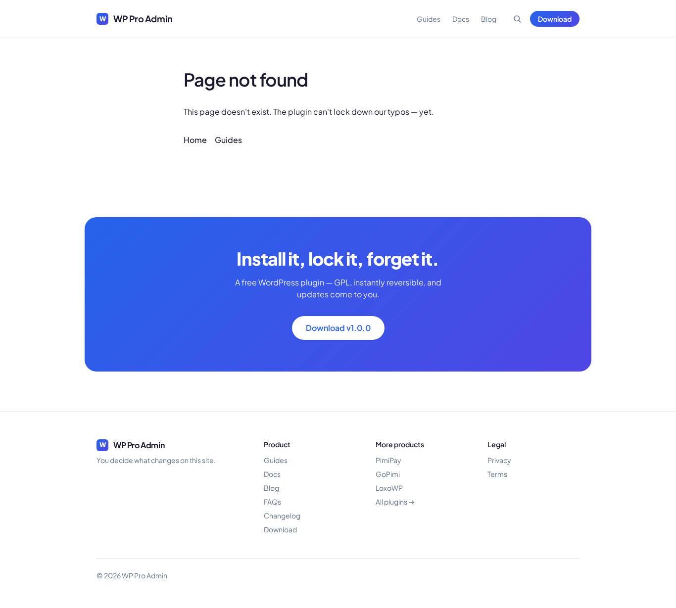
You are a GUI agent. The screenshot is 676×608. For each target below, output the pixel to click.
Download (555, 18)
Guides (428, 18)
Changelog (282, 515)
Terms (497, 473)
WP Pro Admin (136, 18)
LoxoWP (389, 487)
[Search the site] (517, 19)
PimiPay (388, 460)
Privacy (499, 460)
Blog (488, 18)
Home (195, 140)
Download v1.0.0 (338, 328)
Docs (460, 18)
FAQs (272, 501)
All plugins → (395, 501)
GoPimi (388, 473)
